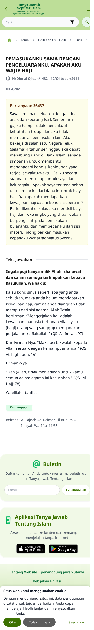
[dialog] (45, 608)
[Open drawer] (88, 9)
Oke (12, 622)
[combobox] (37, 22)
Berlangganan (76, 490)
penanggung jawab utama (62, 572)
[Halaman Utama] (9, 40)
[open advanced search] (72, 22)
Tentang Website (23, 572)
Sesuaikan (77, 622)
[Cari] (87, 22)
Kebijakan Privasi (47, 581)
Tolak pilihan (39, 622)
